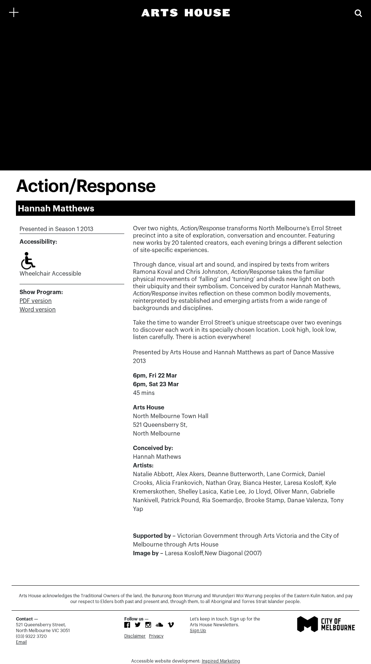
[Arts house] (185, 13)
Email (21, 642)
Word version (38, 310)
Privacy (156, 636)
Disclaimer (135, 636)
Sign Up (198, 630)
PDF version (36, 301)
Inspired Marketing (221, 661)
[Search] (358, 12)
